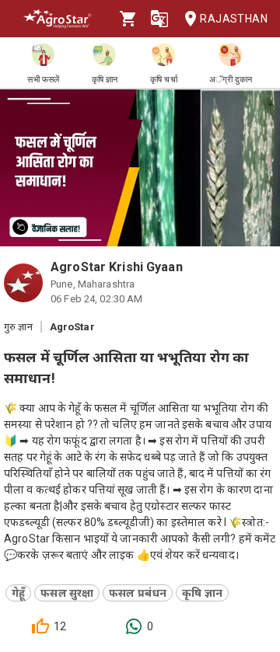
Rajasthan (234, 18)
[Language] (159, 18)
